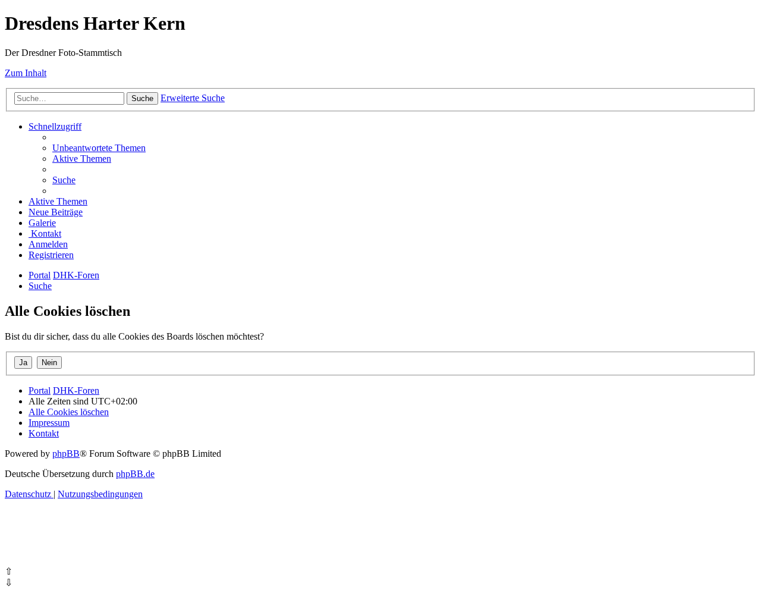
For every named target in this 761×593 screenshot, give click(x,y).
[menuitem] (99, 148)
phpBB (66, 453)
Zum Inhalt (25, 73)
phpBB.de (135, 474)
